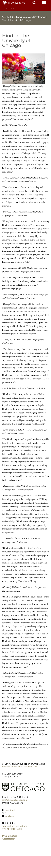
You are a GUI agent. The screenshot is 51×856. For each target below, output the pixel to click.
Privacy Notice (9, 836)
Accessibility (8, 838)
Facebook (10, 810)
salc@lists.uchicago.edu (14, 800)
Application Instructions (14, 826)
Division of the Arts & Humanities (19, 766)
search (34, 2)
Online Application (12, 828)
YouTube (9, 816)
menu (43, 2)
